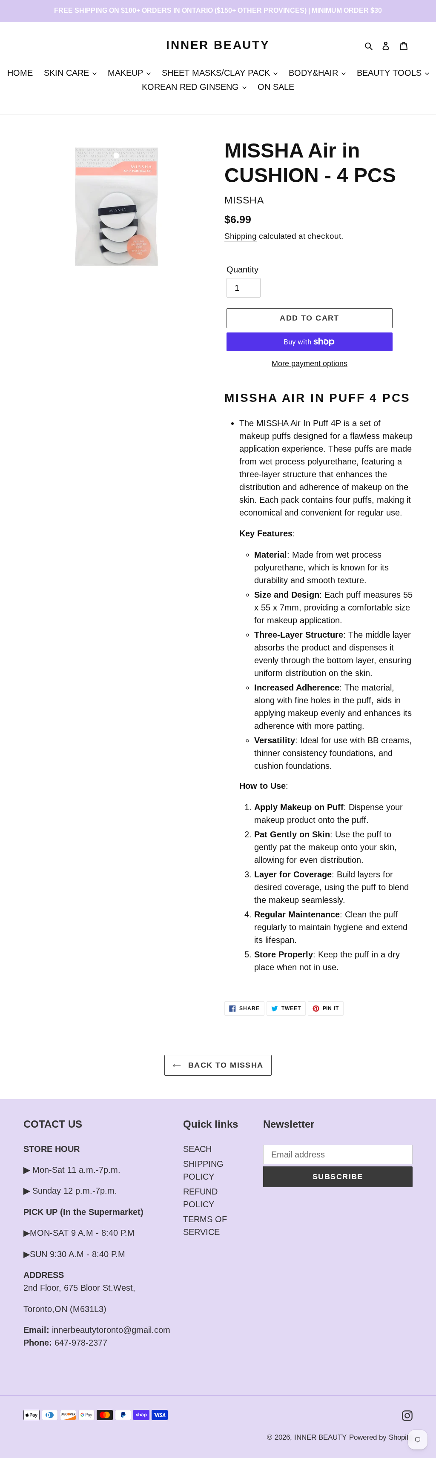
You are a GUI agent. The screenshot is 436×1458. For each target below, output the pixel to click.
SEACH (197, 1149)
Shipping (240, 236)
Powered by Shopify (381, 1437)
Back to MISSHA (224, 1065)
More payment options (309, 363)
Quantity (242, 269)
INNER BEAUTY (218, 45)
